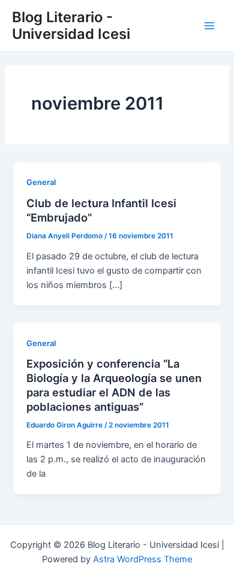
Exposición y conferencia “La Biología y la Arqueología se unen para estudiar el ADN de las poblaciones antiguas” (114, 385)
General (41, 182)
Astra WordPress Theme (142, 559)
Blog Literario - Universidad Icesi (71, 25)
